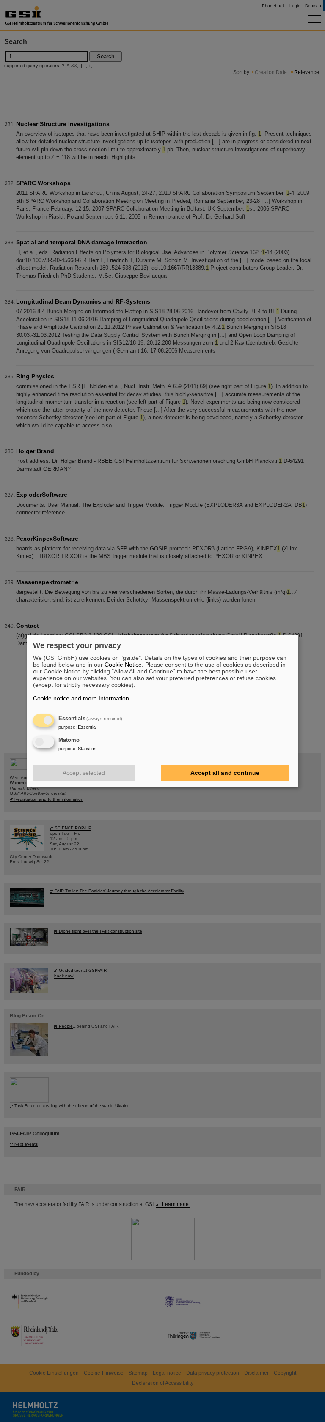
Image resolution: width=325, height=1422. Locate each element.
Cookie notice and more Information (81, 698)
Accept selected (84, 772)
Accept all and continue (224, 772)
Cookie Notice (123, 664)
